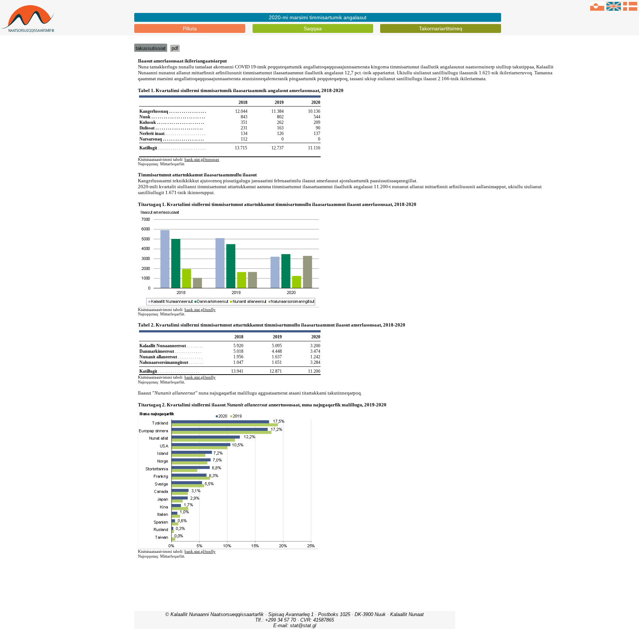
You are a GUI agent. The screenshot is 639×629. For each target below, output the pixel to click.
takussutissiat (151, 48)
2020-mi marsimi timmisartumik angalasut (317, 17)
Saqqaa (313, 28)
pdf (175, 48)
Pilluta (190, 28)
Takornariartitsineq (440, 28)
